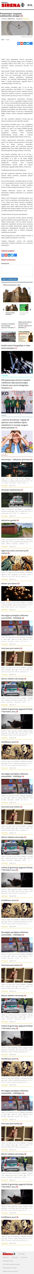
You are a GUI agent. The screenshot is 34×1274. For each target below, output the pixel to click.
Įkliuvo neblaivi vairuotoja (12, 679)
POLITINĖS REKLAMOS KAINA (11, 1264)
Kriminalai (4, 485)
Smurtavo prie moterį (10, 648)
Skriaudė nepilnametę (10, 490)
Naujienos (6, 1257)
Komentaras (5, 263)
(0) (21, 15)
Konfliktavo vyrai (8, 742)
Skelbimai (21, 1254)
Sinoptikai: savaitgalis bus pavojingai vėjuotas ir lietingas (8, 325)
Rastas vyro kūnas (9, 583)
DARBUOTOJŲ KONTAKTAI (10, 1271)
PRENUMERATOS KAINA (10, 1268)
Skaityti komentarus (9, 279)
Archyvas (15, 1257)
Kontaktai (24, 1257)
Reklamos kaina (8, 1261)
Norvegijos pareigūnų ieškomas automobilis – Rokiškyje (14, 616)
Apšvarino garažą (8, 520)
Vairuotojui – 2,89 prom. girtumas (15, 459)
